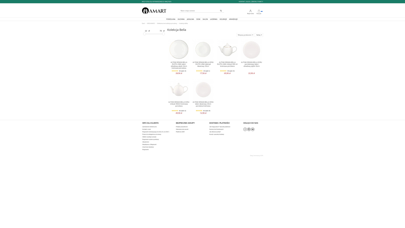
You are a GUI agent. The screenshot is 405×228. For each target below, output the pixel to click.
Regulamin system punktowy (150, 139)
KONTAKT (242, 1)
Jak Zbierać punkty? (215, 132)
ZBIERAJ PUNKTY (257, 1)
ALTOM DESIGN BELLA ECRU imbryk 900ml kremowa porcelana (178, 104)
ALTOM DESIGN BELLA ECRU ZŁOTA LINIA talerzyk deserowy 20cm (203, 64)
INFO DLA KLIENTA (150, 123)
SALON (205, 19)
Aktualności (145, 142)
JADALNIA (190, 19)
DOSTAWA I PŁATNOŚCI (219, 123)
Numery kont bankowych (216, 129)
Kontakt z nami (146, 129)
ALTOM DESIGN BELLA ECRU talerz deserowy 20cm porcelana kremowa (203, 104)
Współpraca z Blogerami (149, 144)
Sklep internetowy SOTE (256, 155)
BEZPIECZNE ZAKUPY (185, 123)
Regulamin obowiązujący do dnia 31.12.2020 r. (155, 132)
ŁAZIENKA (213, 19)
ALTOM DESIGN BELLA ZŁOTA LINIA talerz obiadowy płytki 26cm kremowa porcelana (179, 65)
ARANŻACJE (233, 19)
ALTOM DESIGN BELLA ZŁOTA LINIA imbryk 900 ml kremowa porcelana (227, 64)
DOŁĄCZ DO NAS (250, 123)
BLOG (248, 1)
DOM (198, 19)
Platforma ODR (180, 132)
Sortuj (258, 35)
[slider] (144, 34)
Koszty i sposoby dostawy (216, 134)
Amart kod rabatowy (148, 147)
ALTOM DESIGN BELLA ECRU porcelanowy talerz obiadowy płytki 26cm (251, 64)
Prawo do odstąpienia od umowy (151, 134)
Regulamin (145, 149)
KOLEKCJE (223, 19)
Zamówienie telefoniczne (149, 127)
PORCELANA (170, 19)
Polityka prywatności (182, 127)
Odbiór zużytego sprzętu (149, 137)
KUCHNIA (181, 19)
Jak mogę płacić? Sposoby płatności (219, 127)
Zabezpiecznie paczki (182, 129)
